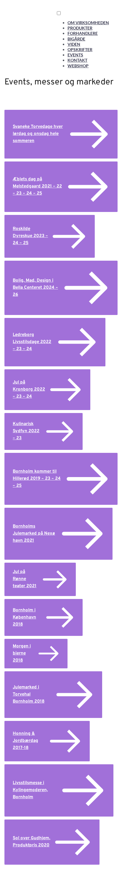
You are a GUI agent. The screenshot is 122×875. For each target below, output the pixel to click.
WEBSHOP (78, 65)
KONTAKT (77, 60)
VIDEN (74, 44)
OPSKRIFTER (80, 49)
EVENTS (75, 54)
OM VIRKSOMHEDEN (88, 22)
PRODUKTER (80, 27)
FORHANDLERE (83, 33)
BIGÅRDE (76, 38)
